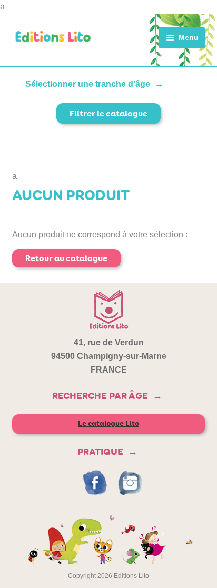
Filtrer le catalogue (108, 113)
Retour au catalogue (66, 258)
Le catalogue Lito (108, 423)
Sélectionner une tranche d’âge (87, 83)
